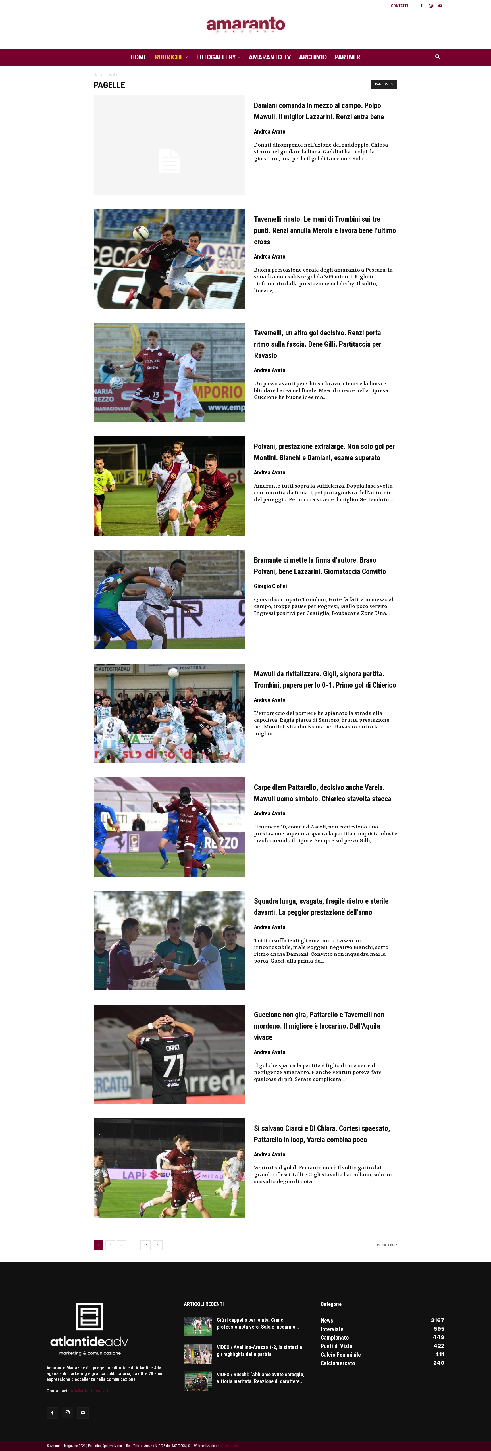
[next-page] (158, 1245)
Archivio (313, 57)
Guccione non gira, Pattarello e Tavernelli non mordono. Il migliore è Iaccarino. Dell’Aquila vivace (319, 1026)
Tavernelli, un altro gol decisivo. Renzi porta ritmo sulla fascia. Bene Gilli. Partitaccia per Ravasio (317, 344)
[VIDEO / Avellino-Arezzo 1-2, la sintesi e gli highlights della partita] (198, 1354)
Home (139, 57)
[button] (437, 57)
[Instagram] (430, 5)
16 (145, 1245)
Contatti (399, 5)
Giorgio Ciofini (270, 586)
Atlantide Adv (229, 1446)
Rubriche (169, 57)
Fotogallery (216, 57)
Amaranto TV (270, 57)
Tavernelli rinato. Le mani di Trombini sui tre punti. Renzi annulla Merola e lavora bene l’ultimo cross (325, 230)
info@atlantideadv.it (89, 1391)
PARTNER (347, 57)
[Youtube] (440, 5)
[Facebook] (421, 5)
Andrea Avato (269, 131)
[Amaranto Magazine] (245, 25)
